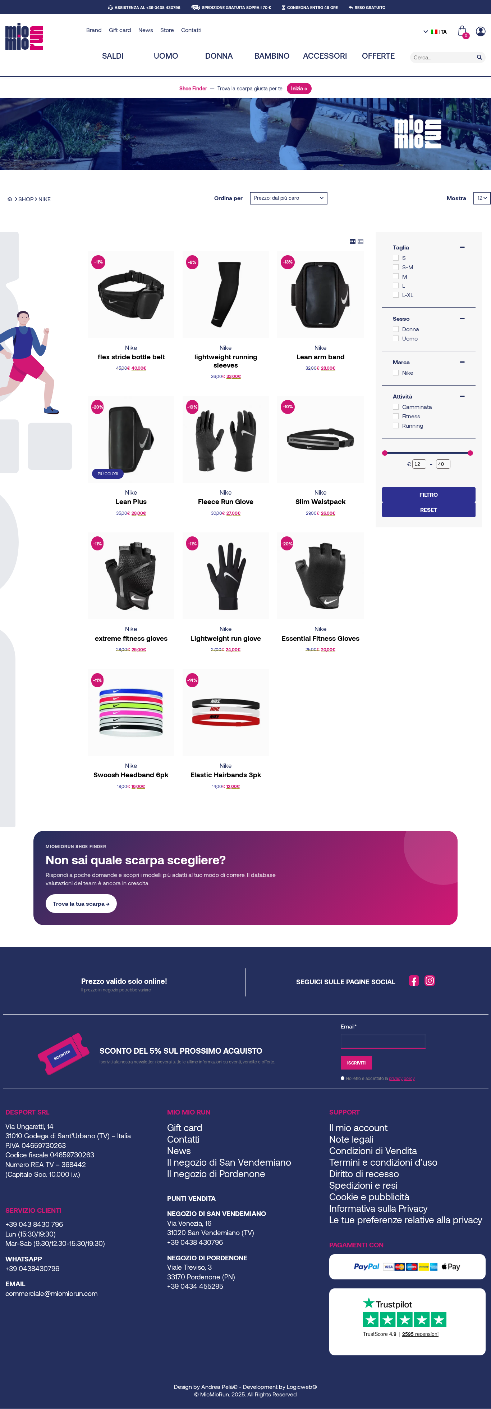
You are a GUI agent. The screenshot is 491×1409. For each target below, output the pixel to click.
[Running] (396, 425)
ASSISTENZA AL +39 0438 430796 (147, 7)
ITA (443, 32)
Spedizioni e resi (363, 1184)
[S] (396, 258)
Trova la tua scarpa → (81, 903)
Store (167, 29)
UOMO (166, 55)
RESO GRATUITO (370, 7)
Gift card (120, 29)
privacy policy (402, 1078)
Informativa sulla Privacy (378, 1208)
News (145, 29)
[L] (396, 285)
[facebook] (414, 980)
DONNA (219, 55)
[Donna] (396, 329)
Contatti (191, 29)
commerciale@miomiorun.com (51, 1293)
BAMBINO (272, 55)
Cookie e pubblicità (369, 1196)
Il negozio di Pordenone (216, 1173)
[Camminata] (396, 407)
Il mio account (358, 1127)
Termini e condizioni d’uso (383, 1161)
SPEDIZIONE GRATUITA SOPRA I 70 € (236, 7)
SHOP (26, 198)
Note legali (351, 1138)
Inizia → (299, 88)
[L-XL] (396, 295)
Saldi (112, 55)
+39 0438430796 (32, 1268)
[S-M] (396, 267)
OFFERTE (378, 55)
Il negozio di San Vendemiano (229, 1161)
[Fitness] (396, 416)
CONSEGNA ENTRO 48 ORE (312, 7)
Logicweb (299, 1386)
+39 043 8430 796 (34, 1224)
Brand (94, 29)
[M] (396, 276)
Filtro (428, 494)
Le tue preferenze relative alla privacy (405, 1219)
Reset (428, 509)
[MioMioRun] (43, 36)
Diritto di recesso (364, 1173)
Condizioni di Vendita (373, 1150)
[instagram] (430, 980)
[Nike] (396, 372)
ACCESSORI (325, 55)
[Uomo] (396, 338)
